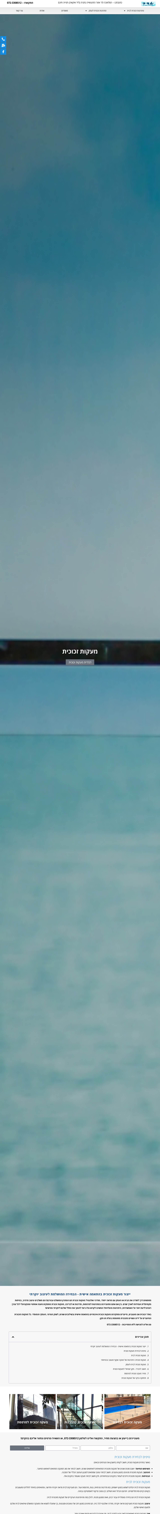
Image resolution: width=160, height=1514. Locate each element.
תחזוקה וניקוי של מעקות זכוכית (134, 1378)
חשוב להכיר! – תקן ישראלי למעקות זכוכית (129, 1369)
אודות (42, 10)
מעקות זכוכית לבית (138, 1355)
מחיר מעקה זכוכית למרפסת (135, 1373)
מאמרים (64, 10)
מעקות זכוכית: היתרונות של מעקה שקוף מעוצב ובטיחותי (123, 1360)
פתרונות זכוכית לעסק (97, 10)
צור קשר (19, 10)
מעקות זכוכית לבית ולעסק (136, 1364)
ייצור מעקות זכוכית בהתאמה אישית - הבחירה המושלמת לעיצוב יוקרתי (118, 1346)
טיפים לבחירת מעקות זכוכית (135, 1351)
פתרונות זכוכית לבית (135, 10)
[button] (12, 1337)
